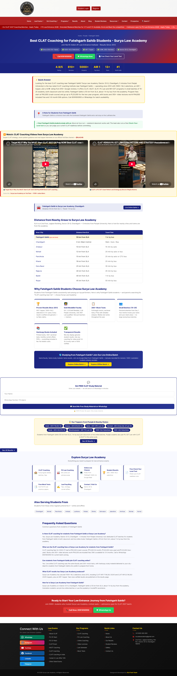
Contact (124, 21)
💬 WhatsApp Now (85, 56)
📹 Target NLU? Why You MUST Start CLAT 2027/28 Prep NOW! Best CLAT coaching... (30, 189)
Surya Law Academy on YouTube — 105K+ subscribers (27, 193)
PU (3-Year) (53, 640)
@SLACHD (79, 137)
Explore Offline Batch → (100, 364)
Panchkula (58, 511)
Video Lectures (82, 644)
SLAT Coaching (54, 651)
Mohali (49, 511)
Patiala (86, 511)
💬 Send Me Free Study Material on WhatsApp (88, 406)
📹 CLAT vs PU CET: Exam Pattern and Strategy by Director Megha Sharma (113, 189)
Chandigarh (39, 511)
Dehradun (103, 511)
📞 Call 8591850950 (63, 56)
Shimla (94, 511)
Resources (113, 21)
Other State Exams (55, 661)
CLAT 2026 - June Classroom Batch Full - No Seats (156, 27)
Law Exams (38, 21)
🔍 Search (145, 21)
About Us (109, 637)
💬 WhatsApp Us (103, 610)
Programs (64, 21)
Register (96, 8)
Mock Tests (81, 651)
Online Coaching (82, 640)
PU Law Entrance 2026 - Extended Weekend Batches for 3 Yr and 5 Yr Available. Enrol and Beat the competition (47, 27)
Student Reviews (101, 21)
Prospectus (135, 21)
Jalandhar (113, 511)
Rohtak (131, 511)
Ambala (67, 511)
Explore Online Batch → (77, 364)
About (83, 21)
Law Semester (82, 647)
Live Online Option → (132, 207)
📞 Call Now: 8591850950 (77, 610)
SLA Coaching (51, 21)
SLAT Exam (53, 644)
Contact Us (109, 651)
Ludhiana (77, 511)
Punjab (85, 36)
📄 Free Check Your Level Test (110, 56)
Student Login (83, 8)
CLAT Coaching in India (57, 654)
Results (75, 21)
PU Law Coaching (83, 637)
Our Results (109, 640)
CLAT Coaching (82, 633)
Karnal (139, 511)
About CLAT (53, 633)
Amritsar (122, 511)
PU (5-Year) (53, 637)
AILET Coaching (54, 647)
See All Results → (88, 441)
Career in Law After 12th (57, 658)
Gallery (108, 647)
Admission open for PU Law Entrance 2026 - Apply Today (112, 27)
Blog (90, 21)
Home (29, 21)
